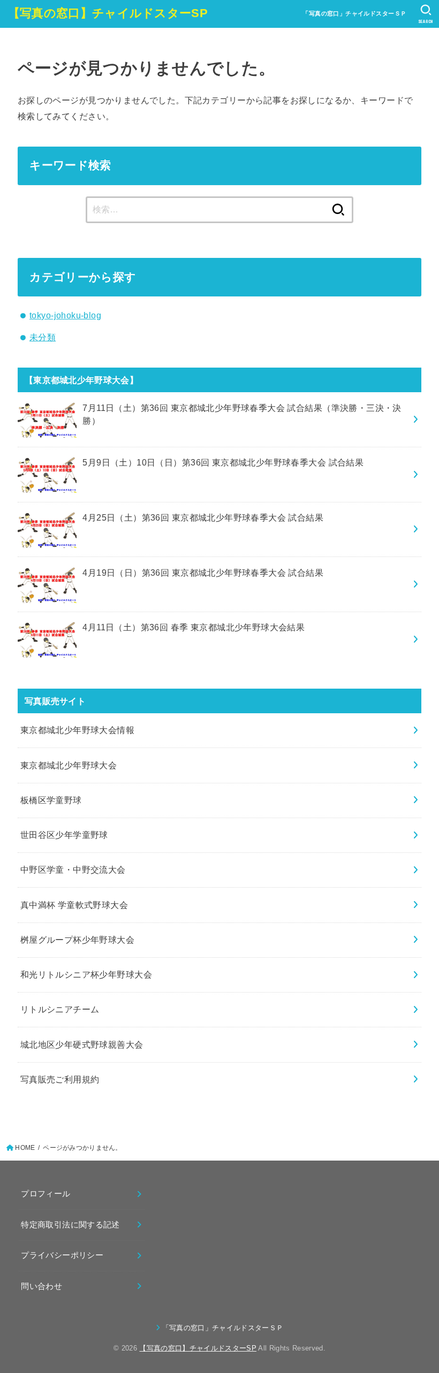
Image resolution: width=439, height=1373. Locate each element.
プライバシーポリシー (62, 1255)
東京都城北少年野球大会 (68, 765)
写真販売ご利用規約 (60, 1079)
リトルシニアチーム (60, 1009)
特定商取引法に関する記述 (70, 1225)
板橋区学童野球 (51, 800)
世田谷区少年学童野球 (64, 835)
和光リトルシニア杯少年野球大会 (86, 974)
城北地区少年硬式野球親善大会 (81, 1044)
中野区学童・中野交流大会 (73, 869)
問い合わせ (41, 1286)
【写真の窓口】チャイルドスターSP (108, 13)
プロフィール (45, 1193)
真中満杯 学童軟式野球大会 (74, 905)
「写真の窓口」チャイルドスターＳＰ (354, 13)
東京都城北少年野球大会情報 (77, 730)
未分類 (42, 337)
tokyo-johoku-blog (65, 315)
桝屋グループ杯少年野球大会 (77, 939)
